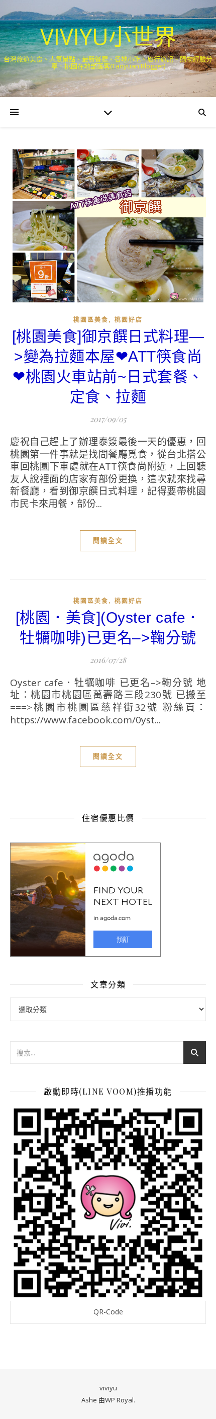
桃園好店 (129, 319)
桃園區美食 (91, 319)
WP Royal (119, 1399)
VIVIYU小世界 (108, 36)
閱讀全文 (108, 540)
